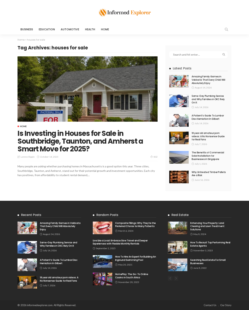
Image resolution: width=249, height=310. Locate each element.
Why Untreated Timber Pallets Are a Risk (209, 173)
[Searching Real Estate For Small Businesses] (177, 264)
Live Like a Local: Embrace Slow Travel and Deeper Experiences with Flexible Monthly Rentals (120, 242)
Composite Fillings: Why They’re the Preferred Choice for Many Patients (135, 224)
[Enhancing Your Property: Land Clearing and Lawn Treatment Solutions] (177, 228)
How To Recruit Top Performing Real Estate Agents (210, 244)
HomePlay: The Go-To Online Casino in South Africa (131, 275)
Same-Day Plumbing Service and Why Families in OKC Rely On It (208, 99)
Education (47, 29)
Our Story (225, 305)
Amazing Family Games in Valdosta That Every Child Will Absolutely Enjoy (208, 80)
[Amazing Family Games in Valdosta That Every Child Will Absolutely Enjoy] (179, 81)
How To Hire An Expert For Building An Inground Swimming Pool (135, 258)
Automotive (70, 29)
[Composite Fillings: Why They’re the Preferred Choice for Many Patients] (102, 228)
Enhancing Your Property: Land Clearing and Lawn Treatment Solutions (207, 226)
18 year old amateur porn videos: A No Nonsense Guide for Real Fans (208, 136)
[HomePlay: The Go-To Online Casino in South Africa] (102, 279)
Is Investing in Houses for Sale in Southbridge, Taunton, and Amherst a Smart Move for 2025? (80, 141)
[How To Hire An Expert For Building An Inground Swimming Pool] (102, 261)
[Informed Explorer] (124, 12)
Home (105, 29)
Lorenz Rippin (28, 156)
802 (155, 156)
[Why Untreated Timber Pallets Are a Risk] (179, 177)
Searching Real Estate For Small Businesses (207, 261)
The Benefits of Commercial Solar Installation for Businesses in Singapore (208, 156)
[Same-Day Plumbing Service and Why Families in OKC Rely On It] (179, 100)
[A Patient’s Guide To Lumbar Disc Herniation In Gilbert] (179, 120)
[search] (226, 29)
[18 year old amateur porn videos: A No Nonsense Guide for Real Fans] (179, 138)
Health (90, 29)
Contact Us (210, 305)
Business (26, 29)
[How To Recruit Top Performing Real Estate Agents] (177, 247)
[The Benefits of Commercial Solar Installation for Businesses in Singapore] (179, 157)
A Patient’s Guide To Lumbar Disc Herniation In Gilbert (208, 117)
